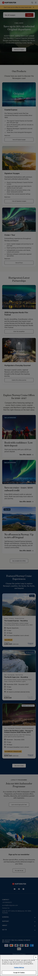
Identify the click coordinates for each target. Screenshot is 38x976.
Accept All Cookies (19, 972)
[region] (19, 965)
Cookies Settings (19, 967)
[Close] (36, 957)
